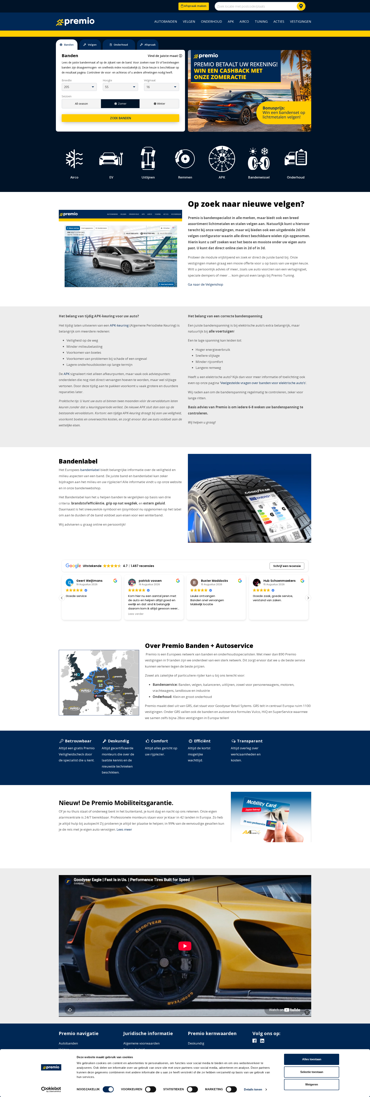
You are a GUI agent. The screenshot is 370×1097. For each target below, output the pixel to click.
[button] (308, 598)
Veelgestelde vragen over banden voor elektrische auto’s (262, 383)
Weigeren (311, 1084)
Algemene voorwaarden (141, 1043)
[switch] (150, 1089)
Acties (278, 21)
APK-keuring (119, 325)
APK (231, 21)
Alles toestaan (311, 1059)
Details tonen (253, 1089)
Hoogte (107, 80)
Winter (161, 103)
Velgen (189, 21)
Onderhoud (211, 21)
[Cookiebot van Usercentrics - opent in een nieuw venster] (51, 1089)
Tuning (261, 21)
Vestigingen (300, 21)
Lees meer (124, 829)
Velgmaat (150, 80)
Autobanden (165, 21)
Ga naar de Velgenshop (205, 284)
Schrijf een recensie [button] (287, 566)
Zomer (122, 103)
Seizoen (66, 96)
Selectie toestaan (311, 1072)
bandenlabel (90, 470)
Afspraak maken (194, 6)
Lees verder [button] (127, 614)
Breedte (67, 80)
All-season (81, 103)
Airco (244, 21)
